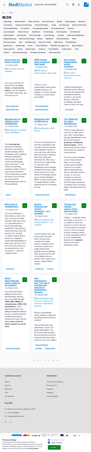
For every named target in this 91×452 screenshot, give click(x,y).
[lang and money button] (73, 4)
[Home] (3, 13)
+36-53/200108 (50, 5)
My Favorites (9, 396)
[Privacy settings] (10, 422)
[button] (7, 21)
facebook (5, 422)
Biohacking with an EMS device (41, 120)
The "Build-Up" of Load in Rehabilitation (71, 121)
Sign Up (7, 385)
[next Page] (53, 360)
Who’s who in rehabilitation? (11, 205)
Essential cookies (58, 440)
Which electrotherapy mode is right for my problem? (12, 281)
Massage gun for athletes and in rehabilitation (13, 121)
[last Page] (57, 360)
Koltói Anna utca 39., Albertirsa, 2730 (21, 409)
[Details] (24, 61)
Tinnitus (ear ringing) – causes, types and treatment (71, 207)
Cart (6, 392)
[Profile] (79, 4)
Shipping (50, 392)
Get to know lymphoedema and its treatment (70, 63)
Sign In (7, 382)
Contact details (52, 396)
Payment (50, 389)
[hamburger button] (4, 5)
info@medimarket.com (15, 416)
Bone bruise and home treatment (12, 61)
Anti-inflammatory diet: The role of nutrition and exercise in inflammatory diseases (41, 285)
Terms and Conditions (55, 382)
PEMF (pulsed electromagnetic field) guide (42, 62)
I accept (53, 447)
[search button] (67, 4)
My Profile (8, 389)
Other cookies (56, 443)
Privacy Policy (52, 385)
